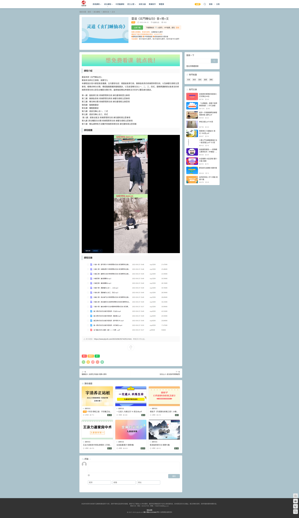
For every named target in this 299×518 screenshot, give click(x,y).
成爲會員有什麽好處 (161, 36)
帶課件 (91, 356)
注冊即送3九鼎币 (157, 32)
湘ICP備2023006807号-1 (151, 512)
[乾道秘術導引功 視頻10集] (164, 429)
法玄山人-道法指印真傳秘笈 (170, 374)
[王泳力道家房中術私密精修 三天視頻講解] (97, 429)
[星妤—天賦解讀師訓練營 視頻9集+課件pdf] (192, 115)
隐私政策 (149, 510)
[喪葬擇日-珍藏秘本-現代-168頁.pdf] (192, 133)
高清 (194, 80)
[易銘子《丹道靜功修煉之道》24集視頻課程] (164, 396)
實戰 (211, 80)
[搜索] (205, 4)
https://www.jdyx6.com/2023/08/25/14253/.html (112, 339)
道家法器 (142, 4)
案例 (199, 80)
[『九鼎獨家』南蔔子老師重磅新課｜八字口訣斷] (192, 105)
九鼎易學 (83, 4)
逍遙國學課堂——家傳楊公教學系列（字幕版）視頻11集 (208, 151)
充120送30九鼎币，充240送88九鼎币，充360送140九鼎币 (159, 39)
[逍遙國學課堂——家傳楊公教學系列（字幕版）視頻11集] (192, 152)
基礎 (205, 80)
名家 (188, 80)
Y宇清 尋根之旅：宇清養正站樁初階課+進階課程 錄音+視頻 (97, 411)
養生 (84, 356)
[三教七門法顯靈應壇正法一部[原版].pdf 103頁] (192, 142)
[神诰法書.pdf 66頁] (192, 124)
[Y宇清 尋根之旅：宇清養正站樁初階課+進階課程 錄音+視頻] (97, 396)
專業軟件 (152, 4)
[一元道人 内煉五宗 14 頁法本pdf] (130, 396)
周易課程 (96, 4)
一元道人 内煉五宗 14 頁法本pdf (129, 411)
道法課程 (107, 4)
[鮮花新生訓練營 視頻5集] (192, 170)
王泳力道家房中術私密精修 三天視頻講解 (97, 445)
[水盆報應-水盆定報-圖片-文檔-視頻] (192, 161)
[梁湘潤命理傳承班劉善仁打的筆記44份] (192, 96)
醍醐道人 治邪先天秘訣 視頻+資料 (94, 374)
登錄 (177, 27)
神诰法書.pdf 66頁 (206, 122)
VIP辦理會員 (148, 36)
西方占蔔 (130, 4)
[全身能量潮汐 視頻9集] (130, 429)
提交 (174, 476)
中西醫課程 (120, 4)
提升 (97, 356)
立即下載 (137, 28)
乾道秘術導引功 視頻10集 (160, 445)
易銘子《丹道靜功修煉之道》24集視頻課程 (164, 411)
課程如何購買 (137, 36)
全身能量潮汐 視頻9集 (125, 445)
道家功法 (156, 22)
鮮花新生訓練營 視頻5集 (208, 168)
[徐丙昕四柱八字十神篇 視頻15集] (192, 179)
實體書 (161, 4)
